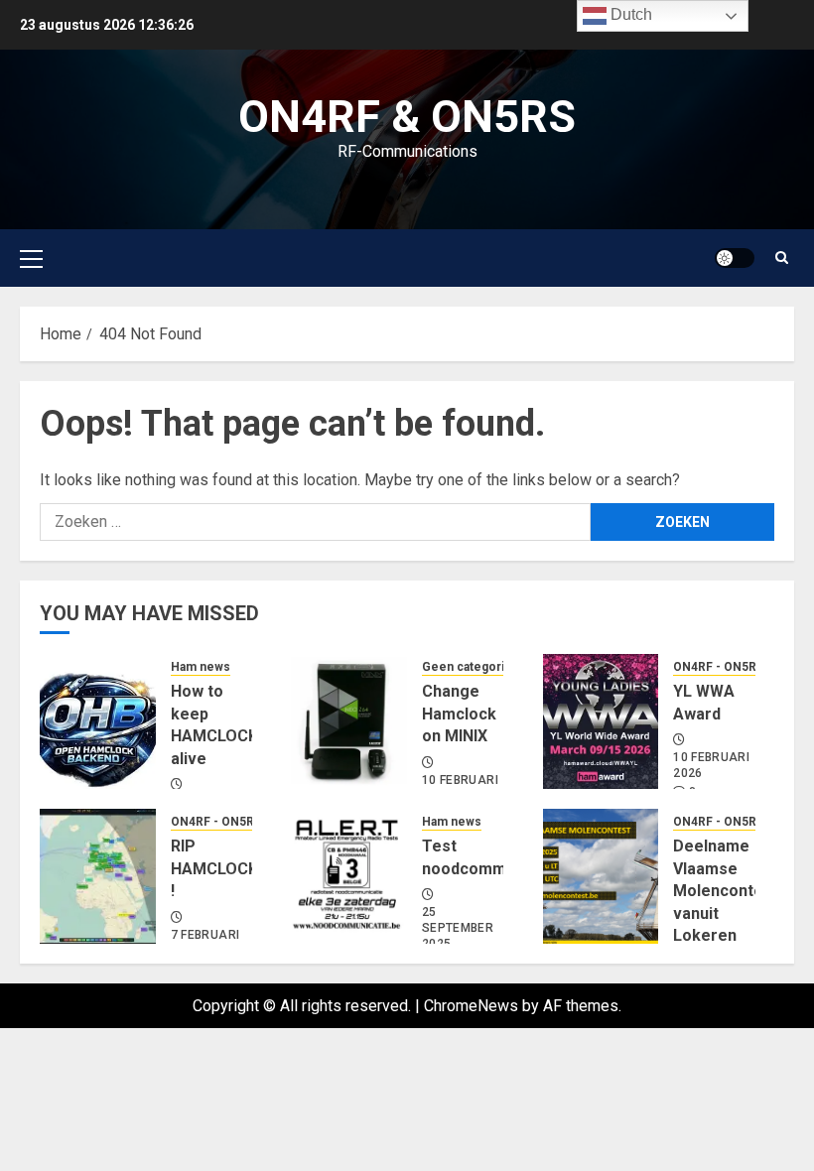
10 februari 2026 (711, 765)
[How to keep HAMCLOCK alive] (98, 721)
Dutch (629, 14)
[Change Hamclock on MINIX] (349, 721)
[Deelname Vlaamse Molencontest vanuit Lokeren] (601, 876)
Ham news (200, 667)
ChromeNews (471, 1005)
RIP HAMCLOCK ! (214, 868)
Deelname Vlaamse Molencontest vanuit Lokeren (725, 891)
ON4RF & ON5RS (407, 116)
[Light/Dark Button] (734, 258)
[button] (31, 258)
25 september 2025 (457, 927)
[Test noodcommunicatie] (349, 876)
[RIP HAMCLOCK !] (98, 876)
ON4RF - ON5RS (718, 667)
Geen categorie (467, 667)
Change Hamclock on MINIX (459, 713)
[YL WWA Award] (601, 721)
